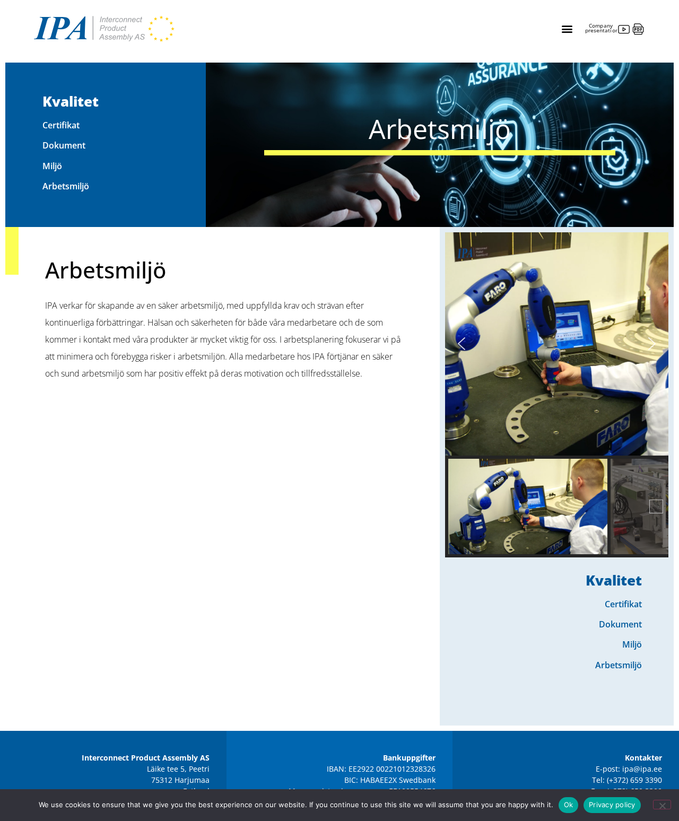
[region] (556, 394)
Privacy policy (612, 804)
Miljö (52, 166)
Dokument (63, 145)
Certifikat (61, 125)
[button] (567, 29)
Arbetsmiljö (65, 186)
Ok (568, 804)
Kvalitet (70, 101)
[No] (662, 804)
